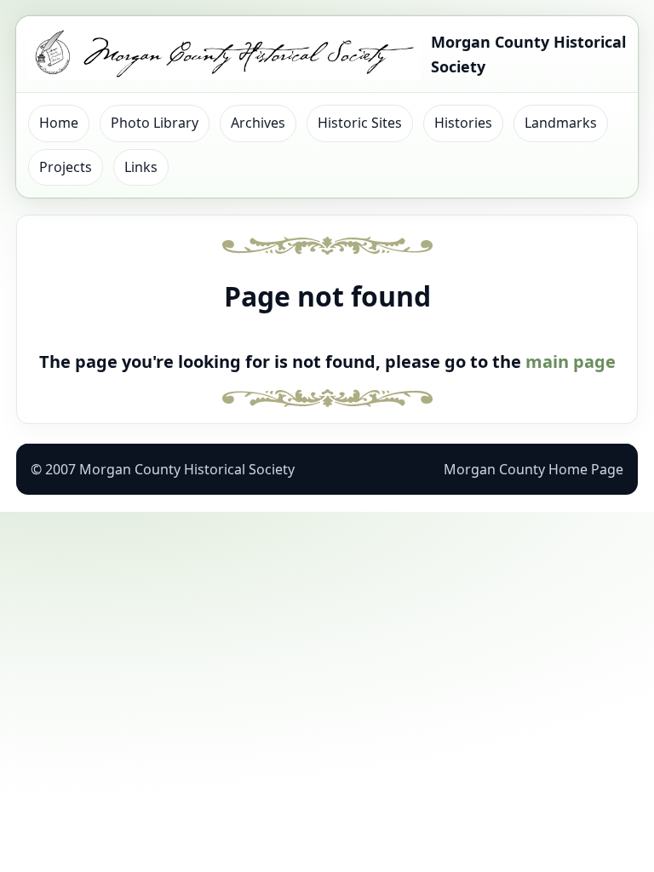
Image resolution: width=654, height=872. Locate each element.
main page (570, 361)
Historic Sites (360, 122)
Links (141, 167)
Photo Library (154, 122)
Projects (65, 167)
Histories (463, 122)
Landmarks (561, 122)
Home (58, 122)
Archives (258, 122)
